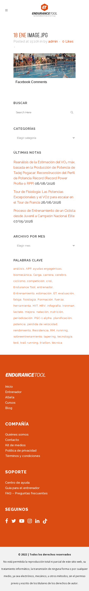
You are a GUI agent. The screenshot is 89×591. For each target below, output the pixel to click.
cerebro (60, 274)
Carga (37, 274)
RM (52, 330)
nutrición (56, 311)
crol (49, 281)
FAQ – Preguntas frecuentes (26, 493)
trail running (29, 342)
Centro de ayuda (17, 482)
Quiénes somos (17, 434)
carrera (48, 274)
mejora (30, 311)
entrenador (45, 287)
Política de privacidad (20, 450)
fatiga (17, 299)
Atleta (9, 397)
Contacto (12, 440)
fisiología (29, 299)
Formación (45, 299)
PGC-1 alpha (43, 318)
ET (55, 293)
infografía (54, 305)
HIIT (35, 305)
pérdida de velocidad (42, 324)
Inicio (9, 386)
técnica (57, 342)
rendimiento (22, 330)
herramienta (22, 305)
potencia (19, 324)
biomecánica (22, 274)
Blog (8, 408)
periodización (23, 318)
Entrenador (13, 392)
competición (36, 281)
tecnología (65, 336)
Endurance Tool (24, 287)
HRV (43, 305)
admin (53, 41)
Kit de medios (15, 445)
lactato (18, 311)
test (16, 342)
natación (42, 311)
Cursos (10, 402)
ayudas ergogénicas (47, 268)
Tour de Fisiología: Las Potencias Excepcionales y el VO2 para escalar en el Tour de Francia (43, 197)
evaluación (66, 293)
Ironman (69, 305)
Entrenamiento (24, 293)
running (62, 330)
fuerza (59, 299)
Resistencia (40, 330)
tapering (50, 336)
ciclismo (19, 281)
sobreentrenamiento (27, 336)
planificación (62, 318)
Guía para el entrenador (22, 488)
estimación (44, 293)
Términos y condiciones (22, 456)
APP (28, 268)
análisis (18, 268)
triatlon (45, 342)
